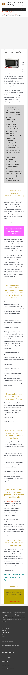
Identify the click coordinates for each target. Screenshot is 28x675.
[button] (22, 9)
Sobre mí (3, 636)
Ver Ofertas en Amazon (14, 601)
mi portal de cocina (11, 501)
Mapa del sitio (4, 626)
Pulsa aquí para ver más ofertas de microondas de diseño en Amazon (14, 231)
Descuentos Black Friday (7, 657)
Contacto (3, 634)
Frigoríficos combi (5, 665)
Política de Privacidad (6, 628)
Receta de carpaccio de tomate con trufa (10, 645)
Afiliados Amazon (5, 632)
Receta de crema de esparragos (8, 652)
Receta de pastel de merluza (7, 641)
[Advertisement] (14, 32)
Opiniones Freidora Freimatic (8, 668)
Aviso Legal (4, 630)
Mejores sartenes (5, 661)
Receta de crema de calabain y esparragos (10, 648)
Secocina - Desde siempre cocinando (15, 3)
